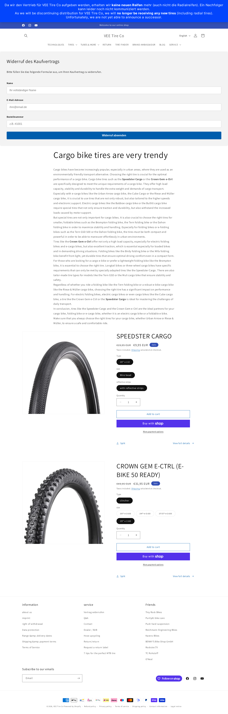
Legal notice (176, 706)
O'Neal (149, 659)
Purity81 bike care (155, 618)
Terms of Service (31, 647)
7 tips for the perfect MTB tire (100, 653)
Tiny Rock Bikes (154, 612)
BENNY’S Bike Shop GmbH (159, 641)
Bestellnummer (15, 116)
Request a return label (96, 647)
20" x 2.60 (127, 514)
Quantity (121, 395)
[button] (26, 35)
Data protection (30, 629)
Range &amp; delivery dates (37, 635)
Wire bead (125, 375)
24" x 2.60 (147, 514)
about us (27, 612)
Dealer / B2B (90, 629)
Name (10, 83)
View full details (181, 443)
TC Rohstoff (152, 653)
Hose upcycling (92, 635)
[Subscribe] (78, 678)
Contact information (158, 706)
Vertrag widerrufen (94, 612)
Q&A (86, 618)
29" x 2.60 (125, 521)
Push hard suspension (158, 623)
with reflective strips (132, 388)
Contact (88, 623)
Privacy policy (105, 706)
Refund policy (90, 706)
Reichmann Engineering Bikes (161, 629)
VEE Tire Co (58, 706)
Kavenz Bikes (152, 635)
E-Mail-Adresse (15, 99)
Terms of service (122, 706)
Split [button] (122, 443)
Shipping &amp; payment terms (39, 641)
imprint (26, 618)
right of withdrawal (32, 623)
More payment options (153, 431)
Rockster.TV (152, 647)
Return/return (91, 641)
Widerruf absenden (114, 135)
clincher (124, 500)
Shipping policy (139, 706)
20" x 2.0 (125, 361)
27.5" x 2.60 (167, 514)
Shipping (135, 350)
